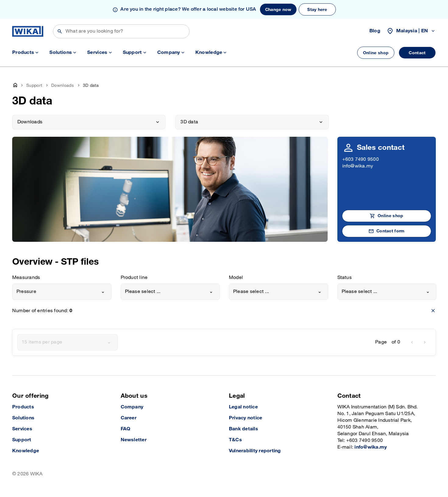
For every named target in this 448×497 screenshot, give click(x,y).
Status (344, 277)
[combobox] (62, 292)
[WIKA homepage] (27, 31)
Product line (134, 277)
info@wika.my (357, 166)
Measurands (26, 277)
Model (236, 277)
